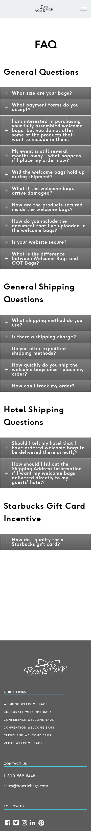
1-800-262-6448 (19, 776)
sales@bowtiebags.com (26, 785)
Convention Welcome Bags (29, 727)
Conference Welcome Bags (29, 719)
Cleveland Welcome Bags (27, 735)
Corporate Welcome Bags (28, 712)
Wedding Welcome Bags (26, 704)
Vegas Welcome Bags (23, 743)
